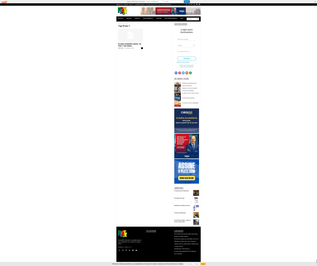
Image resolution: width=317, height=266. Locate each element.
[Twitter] (197, 4)
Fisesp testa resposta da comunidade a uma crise (186, 239)
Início (119, 23)
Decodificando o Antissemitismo (182, 248)
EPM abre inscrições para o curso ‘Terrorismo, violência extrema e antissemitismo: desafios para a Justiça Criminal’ (186, 244)
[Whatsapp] (190, 73)
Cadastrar (186, 1)
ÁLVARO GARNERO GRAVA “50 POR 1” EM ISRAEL (129, 45)
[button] (158, 1)
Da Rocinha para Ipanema (188, 98)
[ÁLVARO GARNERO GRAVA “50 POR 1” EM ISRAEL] (130, 35)
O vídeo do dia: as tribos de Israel (190, 93)
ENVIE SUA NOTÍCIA (166, 4)
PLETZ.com (120, 48)
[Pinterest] (192, 4)
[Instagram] (189, 4)
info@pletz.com (127, 247)
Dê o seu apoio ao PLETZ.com (153, 4)
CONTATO (131, 4)
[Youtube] (199, 4)
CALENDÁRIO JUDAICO (140, 4)
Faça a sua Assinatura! (186, 66)
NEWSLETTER (119, 4)
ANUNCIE (126, 4)
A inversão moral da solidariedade (190, 103)
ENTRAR (187, 58)
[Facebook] (187, 4)
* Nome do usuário (182, 39)
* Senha (179, 45)
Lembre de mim (184, 51)
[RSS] (194, 4)
